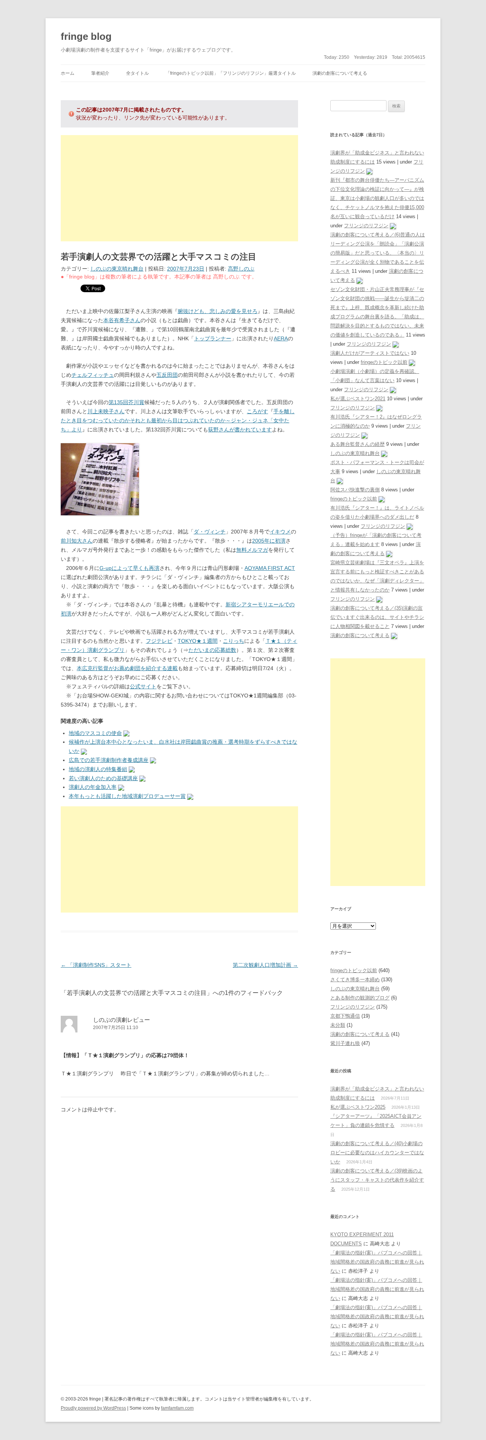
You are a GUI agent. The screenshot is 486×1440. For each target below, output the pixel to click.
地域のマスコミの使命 (95, 733)
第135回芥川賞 (126, 402)
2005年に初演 (269, 541)
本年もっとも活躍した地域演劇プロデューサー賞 (127, 796)
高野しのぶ (241, 269)
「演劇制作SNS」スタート (96, 965)
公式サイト (143, 686)
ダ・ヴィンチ (210, 532)
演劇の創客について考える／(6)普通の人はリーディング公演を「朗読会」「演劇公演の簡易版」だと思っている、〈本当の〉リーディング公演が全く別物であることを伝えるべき (377, 253)
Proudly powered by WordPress (93, 1408)
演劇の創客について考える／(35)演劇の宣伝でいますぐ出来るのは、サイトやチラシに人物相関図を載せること (377, 617)
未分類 (337, 1025)
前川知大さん (77, 541)
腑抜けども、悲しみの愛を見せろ (217, 311)
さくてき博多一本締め (355, 979)
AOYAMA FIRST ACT (270, 568)
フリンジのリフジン (366, 225)
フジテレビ (159, 641)
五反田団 (167, 375)
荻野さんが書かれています (240, 429)
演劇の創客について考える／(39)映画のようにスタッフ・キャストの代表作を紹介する (377, 1180)
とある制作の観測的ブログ (360, 998)
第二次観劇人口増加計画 (265, 965)
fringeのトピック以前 (384, 362)
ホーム (67, 73)
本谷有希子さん (121, 320)
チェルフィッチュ (92, 375)
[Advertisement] (179, 188)
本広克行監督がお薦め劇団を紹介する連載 (127, 668)
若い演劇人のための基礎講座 (103, 778)
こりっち (233, 641)
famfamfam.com (177, 1408)
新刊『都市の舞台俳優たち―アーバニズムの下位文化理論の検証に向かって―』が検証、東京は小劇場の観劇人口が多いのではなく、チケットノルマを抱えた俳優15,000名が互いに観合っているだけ (377, 198)
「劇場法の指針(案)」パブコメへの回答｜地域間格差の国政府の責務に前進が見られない (377, 1262)
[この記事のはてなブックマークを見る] (126, 733)
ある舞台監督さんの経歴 (357, 444)
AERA (281, 338)
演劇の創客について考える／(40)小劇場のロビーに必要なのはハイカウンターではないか (377, 1153)
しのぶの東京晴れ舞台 (117, 269)
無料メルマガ (252, 550)
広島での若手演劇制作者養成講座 (108, 760)
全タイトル (137, 73)
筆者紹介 (100, 73)
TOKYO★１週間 (198, 641)
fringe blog (86, 36)
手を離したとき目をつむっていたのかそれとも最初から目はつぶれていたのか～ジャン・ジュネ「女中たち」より (178, 420)
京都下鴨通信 (345, 1016)
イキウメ (280, 532)
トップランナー (212, 338)
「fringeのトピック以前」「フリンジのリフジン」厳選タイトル (231, 73)
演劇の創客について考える (339, 73)
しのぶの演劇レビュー (121, 1020)
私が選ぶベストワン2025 (357, 1107)
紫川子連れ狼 (345, 1043)
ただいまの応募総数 (212, 650)
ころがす (257, 411)
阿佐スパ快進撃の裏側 (355, 490)
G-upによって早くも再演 (129, 568)
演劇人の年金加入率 (93, 787)
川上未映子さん (106, 411)
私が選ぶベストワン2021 (357, 398)
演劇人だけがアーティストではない (369, 353)
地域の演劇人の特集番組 (98, 769)
